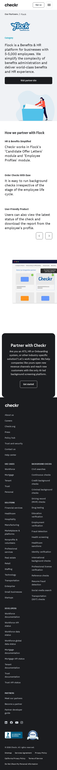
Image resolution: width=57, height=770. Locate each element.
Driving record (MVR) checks (39, 500)
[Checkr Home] (11, 4)
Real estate (10, 557)
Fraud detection (39, 531)
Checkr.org (10, 426)
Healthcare (10, 513)
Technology (10, 574)
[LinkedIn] (6, 723)
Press (7, 432)
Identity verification (41, 551)
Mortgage (9, 474)
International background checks (41, 559)
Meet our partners (13, 698)
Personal (9, 491)
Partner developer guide (13, 711)
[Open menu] (49, 5)
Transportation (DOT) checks (39, 598)
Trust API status (13, 682)
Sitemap (8, 753)
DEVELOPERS (10, 608)
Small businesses (13, 591)
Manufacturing (12, 524)
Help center (10, 454)
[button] (39, 235)
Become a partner (13, 704)
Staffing (8, 569)
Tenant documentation (12, 666)
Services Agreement (23, 753)
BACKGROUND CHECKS (42, 464)
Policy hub (10, 437)
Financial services (13, 507)
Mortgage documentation (12, 651)
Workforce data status (12, 633)
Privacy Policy (41, 753)
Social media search (41, 590)
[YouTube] (16, 723)
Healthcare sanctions (37, 544)
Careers (8, 420)
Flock (23, 14)
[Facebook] (11, 723)
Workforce (10, 469)
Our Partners (11, 14)
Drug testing (38, 507)
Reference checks (40, 575)
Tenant (8, 480)
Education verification (37, 515)
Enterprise (10, 586)
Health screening (40, 537)
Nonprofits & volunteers (11, 541)
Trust (7, 486)
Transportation (12, 580)
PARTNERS (9, 693)
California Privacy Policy (15, 758)
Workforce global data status (13, 642)
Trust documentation (12, 675)
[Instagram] (21, 723)
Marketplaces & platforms (12, 532)
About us (9, 415)
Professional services (11, 550)
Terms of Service (35, 758)
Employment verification (38, 524)
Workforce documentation (12, 615)
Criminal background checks (42, 491)
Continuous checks (41, 474)
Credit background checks (41, 482)
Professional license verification (42, 568)
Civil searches (38, 469)
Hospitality (10, 519)
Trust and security (14, 443)
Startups (9, 597)
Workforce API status (12, 624)
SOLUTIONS (10, 503)
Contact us (10, 449)
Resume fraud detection (38, 583)
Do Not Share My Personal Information (21, 764)
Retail (7, 563)
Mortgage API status (15, 658)
